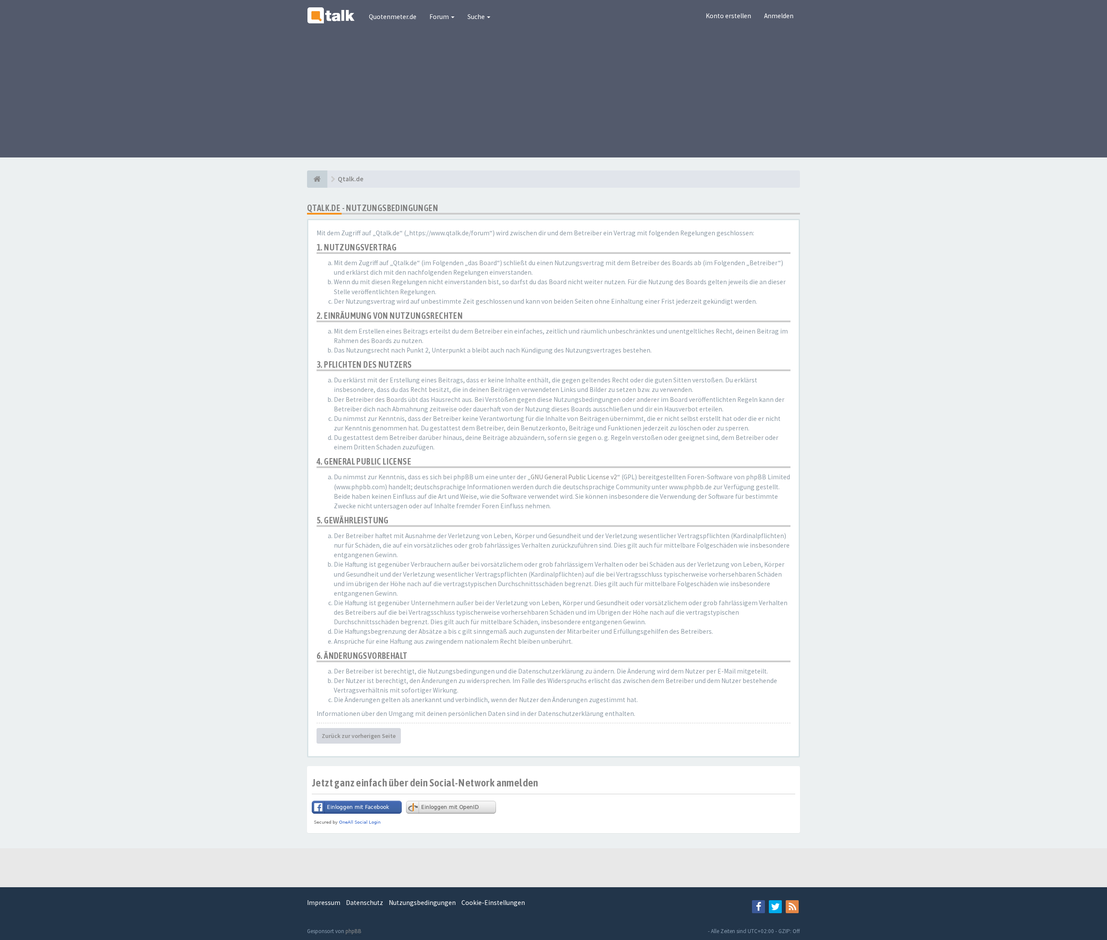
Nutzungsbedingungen (422, 902)
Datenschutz (364, 902)
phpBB (354, 931)
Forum (439, 17)
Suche (476, 17)
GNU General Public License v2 (574, 477)
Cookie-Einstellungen (493, 902)
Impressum (323, 902)
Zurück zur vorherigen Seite (359, 736)
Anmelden (778, 16)
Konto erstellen (728, 16)
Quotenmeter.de (392, 17)
